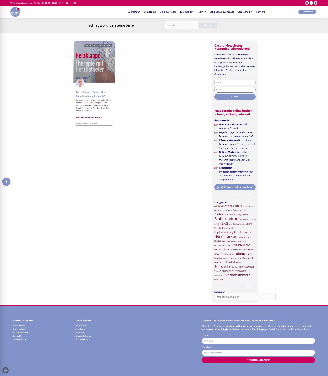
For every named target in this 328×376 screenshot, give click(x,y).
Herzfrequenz (242, 232)
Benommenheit (239, 210)
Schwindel (236, 267)
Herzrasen (241, 241)
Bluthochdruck (227, 218)
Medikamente (221, 258)
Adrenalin (219, 205)
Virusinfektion (219, 275)
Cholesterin (245, 219)
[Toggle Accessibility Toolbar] (6, 181)
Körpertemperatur (224, 253)
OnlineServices (168, 11)
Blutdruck (221, 214)
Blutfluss (233, 214)
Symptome (150, 11)
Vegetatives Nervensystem (233, 270)
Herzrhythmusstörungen (222, 245)
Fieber (231, 224)
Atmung (218, 210)
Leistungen (134, 11)
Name (205, 335)
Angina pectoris (233, 205)
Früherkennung (240, 224)
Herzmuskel (231, 241)
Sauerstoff (238, 262)
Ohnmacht (247, 258)
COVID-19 (217, 224)
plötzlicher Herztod (224, 262)
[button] (5, 370)
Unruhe (217, 271)
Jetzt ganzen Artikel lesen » (89, 117)
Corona (253, 219)
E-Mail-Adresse (209, 347)
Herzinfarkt (224, 236)
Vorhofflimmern (238, 275)
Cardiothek (243, 11)
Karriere (260, 11)
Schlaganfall (222, 266)
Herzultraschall (221, 249)
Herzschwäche (240, 245)
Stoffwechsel (247, 266)
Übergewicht (218, 280)
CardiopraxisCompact (221, 11)
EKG (225, 223)
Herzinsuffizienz (242, 237)
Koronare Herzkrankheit (236, 249)
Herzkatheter (219, 241)
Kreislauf (249, 249)
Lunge (249, 253)
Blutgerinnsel (243, 215)
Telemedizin (186, 11)
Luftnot (239, 253)
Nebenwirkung (234, 258)
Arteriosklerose (248, 206)
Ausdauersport (228, 210)
